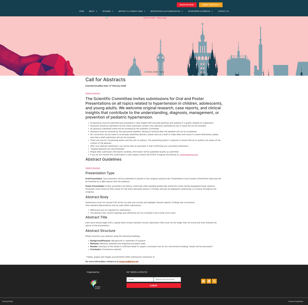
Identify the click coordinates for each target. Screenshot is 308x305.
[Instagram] (214, 281)
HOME (81, 11)
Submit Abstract (92, 93)
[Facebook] (203, 281)
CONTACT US (223, 11)
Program (106, 11)
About (92, 11)
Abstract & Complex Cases (130, 11)
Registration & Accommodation (165, 11)
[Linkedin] (208, 281)
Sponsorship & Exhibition (199, 11)
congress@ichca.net (189, 154)
